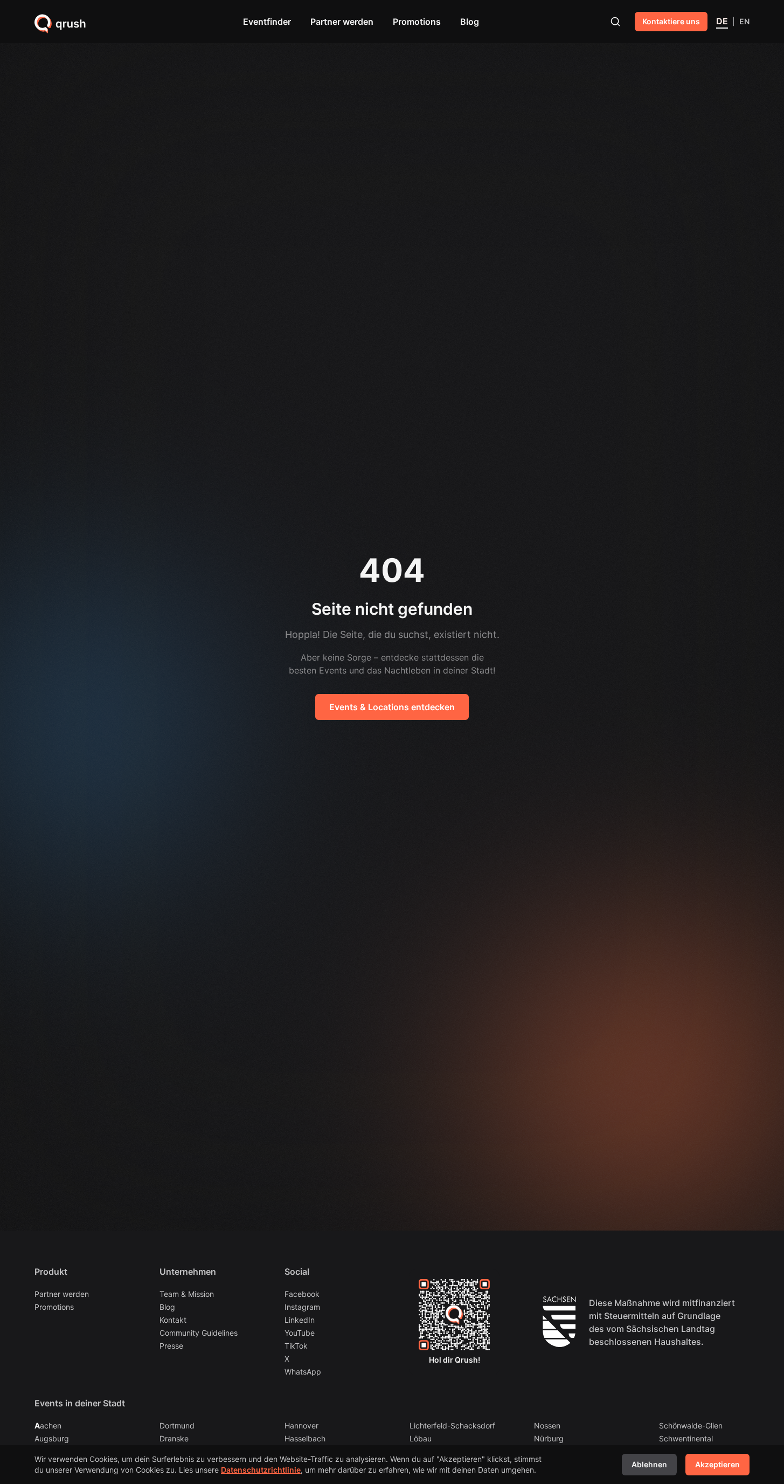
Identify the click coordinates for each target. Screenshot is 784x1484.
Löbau (421, 1438)
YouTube (300, 1332)
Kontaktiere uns (671, 21)
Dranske (174, 1438)
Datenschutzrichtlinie (261, 1469)
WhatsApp (303, 1371)
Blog (469, 21)
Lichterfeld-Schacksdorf (452, 1425)
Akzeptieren (717, 1464)
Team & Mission (186, 1293)
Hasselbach (305, 1438)
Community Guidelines (198, 1332)
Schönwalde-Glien (691, 1425)
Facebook (302, 1293)
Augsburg (51, 1438)
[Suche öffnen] (615, 21)
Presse (171, 1345)
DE (722, 21)
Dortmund (177, 1425)
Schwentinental (686, 1438)
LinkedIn (300, 1319)
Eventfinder (267, 21)
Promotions (417, 21)
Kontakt (172, 1319)
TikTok (296, 1345)
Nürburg (549, 1438)
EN (744, 21)
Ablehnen (649, 1464)
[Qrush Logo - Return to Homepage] (60, 24)
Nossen (547, 1425)
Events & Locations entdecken (392, 707)
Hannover (301, 1425)
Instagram (302, 1306)
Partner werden (341, 21)
